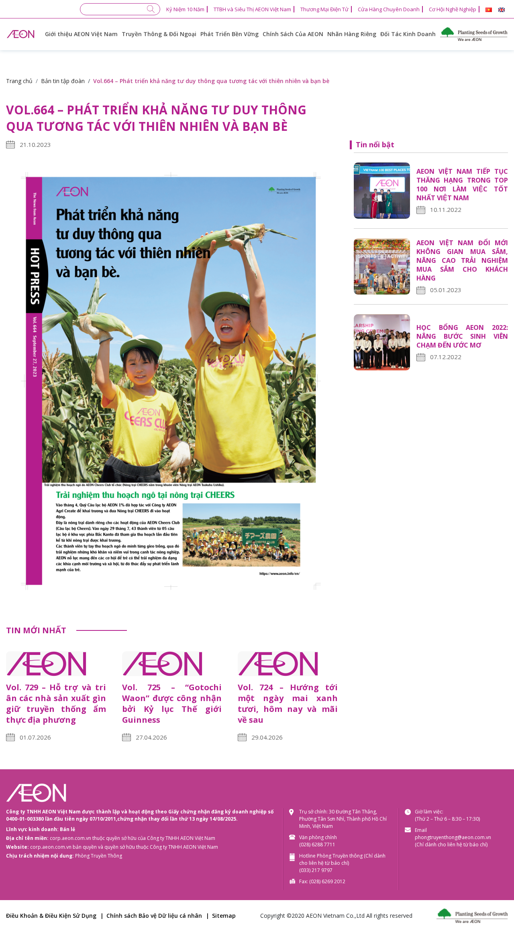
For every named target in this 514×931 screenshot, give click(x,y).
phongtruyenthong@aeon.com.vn (453, 837)
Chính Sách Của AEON (293, 34)
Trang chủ (19, 81)
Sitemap (224, 915)
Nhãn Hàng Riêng (351, 34)
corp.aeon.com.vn (70, 838)
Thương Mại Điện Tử (324, 9)
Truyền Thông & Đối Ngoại (159, 34)
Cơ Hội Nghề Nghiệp (452, 9)
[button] (489, 10)
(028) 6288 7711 (317, 844)
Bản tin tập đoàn (63, 81)
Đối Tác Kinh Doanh (408, 34)
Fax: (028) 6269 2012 (322, 881)
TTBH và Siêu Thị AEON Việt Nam (252, 9)
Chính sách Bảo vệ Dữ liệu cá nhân (154, 915)
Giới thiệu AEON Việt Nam (81, 34)
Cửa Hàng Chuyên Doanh (389, 9)
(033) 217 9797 (315, 870)
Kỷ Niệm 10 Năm (185, 9)
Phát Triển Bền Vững (229, 34)
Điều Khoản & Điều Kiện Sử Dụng (51, 915)
